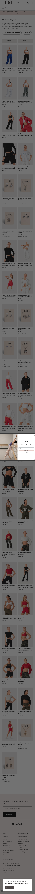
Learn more (9, 888)
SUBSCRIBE (26, 450)
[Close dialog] (34, 435)
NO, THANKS (26, 452)
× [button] (30, 880)
